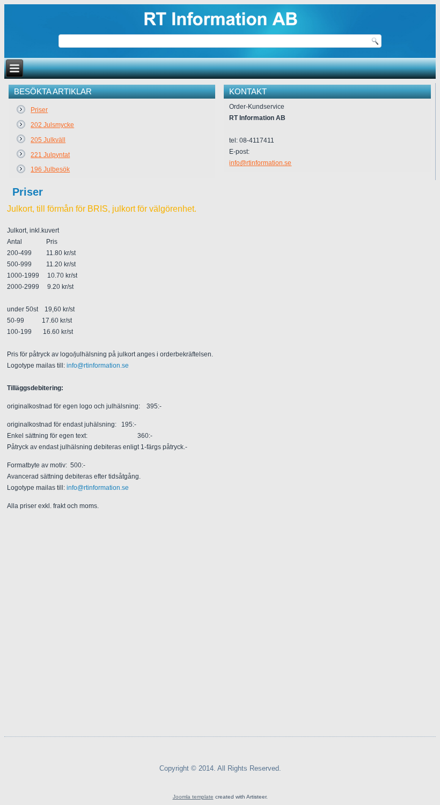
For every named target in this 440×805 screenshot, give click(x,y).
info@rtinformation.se (260, 163)
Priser (27, 192)
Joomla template (193, 797)
